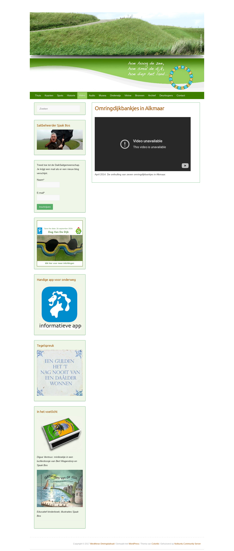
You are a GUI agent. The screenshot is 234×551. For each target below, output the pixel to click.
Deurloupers (166, 95)
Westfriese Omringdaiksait (102, 544)
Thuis (38, 95)
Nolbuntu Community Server (187, 544)
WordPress (134, 544)
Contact (181, 95)
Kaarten (49, 95)
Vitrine (128, 95)
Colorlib (155, 544)
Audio (92, 95)
